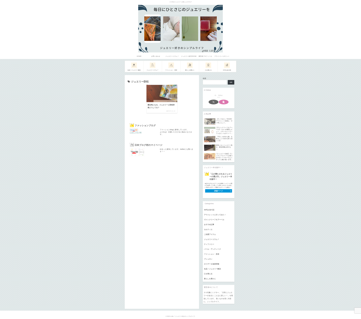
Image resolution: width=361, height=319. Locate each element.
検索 (204, 78)
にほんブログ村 (136, 132)
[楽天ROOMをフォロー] (224, 102)
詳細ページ (218, 191)
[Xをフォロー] (213, 102)
